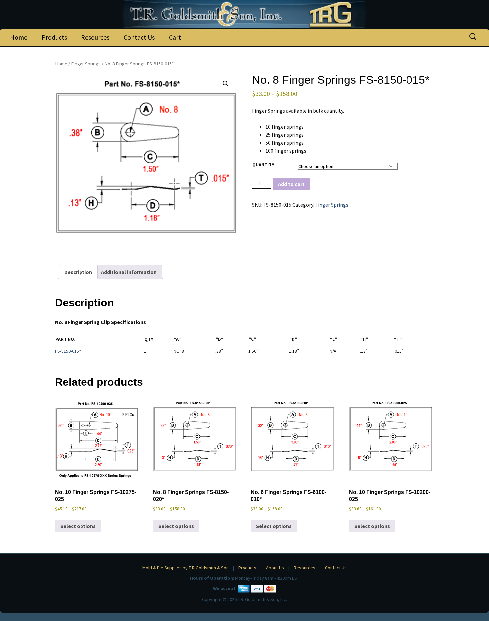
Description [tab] (78, 272)
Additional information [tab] (129, 272)
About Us (275, 568)
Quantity (263, 165)
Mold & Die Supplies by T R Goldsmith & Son (185, 568)
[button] (226, 84)
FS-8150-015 (67, 351)
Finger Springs (86, 64)
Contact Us (139, 37)
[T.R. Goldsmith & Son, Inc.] (244, 14)
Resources (95, 37)
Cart (175, 37)
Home (18, 37)
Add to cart (291, 184)
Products (54, 37)
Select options (78, 526)
